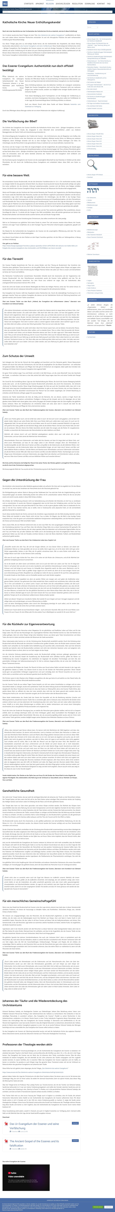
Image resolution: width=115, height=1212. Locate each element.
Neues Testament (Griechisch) (95, 237)
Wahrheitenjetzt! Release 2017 (95, 92)
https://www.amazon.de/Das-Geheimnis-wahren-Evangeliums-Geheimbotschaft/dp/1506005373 (33, 1072)
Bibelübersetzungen (92, 205)
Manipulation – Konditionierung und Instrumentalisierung (96, 74)
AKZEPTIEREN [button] (108, 1207)
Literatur (89, 200)
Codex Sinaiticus (91, 288)
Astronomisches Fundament (94, 94)
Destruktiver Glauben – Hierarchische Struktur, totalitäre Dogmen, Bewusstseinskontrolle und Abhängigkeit (99, 69)
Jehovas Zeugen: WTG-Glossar (95, 175)
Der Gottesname (91, 198)
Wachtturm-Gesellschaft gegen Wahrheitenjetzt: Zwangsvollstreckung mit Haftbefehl (99, 58)
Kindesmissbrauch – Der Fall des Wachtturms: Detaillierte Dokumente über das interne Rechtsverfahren (99, 63)
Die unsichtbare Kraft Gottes (94, 106)
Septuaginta (90, 283)
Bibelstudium (90, 232)
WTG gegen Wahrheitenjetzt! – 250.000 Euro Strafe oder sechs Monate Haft (99, 86)
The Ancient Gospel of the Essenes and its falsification (34, 1143)
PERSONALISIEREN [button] (98, 1207)
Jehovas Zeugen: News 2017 (94, 141)
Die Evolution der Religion (94, 82)
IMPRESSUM (50, 1200)
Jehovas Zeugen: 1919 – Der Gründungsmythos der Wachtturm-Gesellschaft (99, 40)
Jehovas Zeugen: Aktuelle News (95, 134)
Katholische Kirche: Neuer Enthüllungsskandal (99, 50)
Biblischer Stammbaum (93, 254)
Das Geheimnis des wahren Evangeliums (51, 35)
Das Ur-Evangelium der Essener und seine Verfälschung (34, 1126)
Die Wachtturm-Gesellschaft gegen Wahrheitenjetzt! (96, 98)
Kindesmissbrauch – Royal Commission (97, 101)
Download (75, 1123)
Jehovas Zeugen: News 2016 (94, 144)
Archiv (89, 210)
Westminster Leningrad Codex (95, 293)
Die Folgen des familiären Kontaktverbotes (98, 103)
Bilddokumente (91, 203)
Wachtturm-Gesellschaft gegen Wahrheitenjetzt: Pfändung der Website (99, 53)
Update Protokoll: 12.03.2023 (94, 108)
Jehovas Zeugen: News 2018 (94, 139)
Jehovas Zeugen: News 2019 (94, 136)
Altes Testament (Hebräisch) (94, 235)
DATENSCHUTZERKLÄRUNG (61, 1200)
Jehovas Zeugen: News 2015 (94, 146)
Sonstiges (89, 208)
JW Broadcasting (91, 149)
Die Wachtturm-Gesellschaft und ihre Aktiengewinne (96, 79)
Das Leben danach (92, 89)
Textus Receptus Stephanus (94, 290)
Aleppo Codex (91, 286)
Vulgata (89, 281)
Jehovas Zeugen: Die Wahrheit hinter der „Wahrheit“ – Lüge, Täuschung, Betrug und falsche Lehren (98, 45)
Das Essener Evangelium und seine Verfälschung (36, 46)
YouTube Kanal (91, 337)
